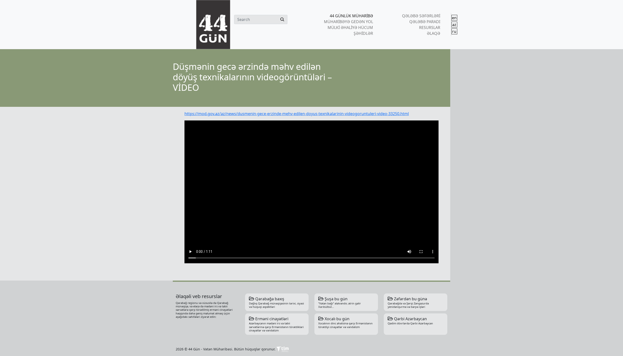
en (454, 17)
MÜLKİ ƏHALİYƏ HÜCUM (350, 27)
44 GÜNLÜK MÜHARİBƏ (351, 15)
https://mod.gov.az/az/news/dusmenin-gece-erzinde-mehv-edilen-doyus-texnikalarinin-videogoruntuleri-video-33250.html (296, 113)
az (454, 24)
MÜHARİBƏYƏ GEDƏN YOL (348, 21)
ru (454, 31)
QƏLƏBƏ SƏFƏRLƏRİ (421, 15)
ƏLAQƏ (433, 33)
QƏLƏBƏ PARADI (424, 21)
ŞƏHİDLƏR (363, 33)
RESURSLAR (429, 27)
